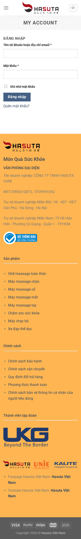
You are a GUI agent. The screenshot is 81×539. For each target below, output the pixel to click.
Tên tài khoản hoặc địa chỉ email (27, 45)
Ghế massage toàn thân (27, 274)
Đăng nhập (17, 97)
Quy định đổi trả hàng (25, 377)
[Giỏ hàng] (73, 7)
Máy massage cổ (21, 289)
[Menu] (6, 7)
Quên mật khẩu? (16, 106)
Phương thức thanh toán (27, 385)
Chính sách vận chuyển (26, 369)
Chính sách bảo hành (25, 361)
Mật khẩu (11, 66)
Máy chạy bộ (18, 321)
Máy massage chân (23, 281)
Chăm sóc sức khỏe (23, 313)
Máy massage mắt (23, 297)
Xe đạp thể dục (20, 329)
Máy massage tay (22, 305)
